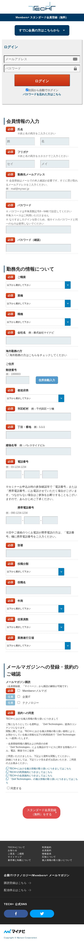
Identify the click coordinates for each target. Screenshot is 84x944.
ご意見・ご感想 (16, 854)
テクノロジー (30, 702)
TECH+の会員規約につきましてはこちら (30, 775)
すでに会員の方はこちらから (39, 30)
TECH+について (16, 847)
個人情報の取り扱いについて (57, 860)
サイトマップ (15, 857)
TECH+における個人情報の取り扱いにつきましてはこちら (40, 768)
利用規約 (46, 847)
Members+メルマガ (34, 690)
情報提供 (46, 854)
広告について (49, 857)
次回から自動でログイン (43, 90)
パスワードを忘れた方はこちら (42, 94)
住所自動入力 (47, 380)
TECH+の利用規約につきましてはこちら (30, 772)
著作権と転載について (19, 860)
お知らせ (12, 850)
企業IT (26, 696)
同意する (16, 788)
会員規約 (46, 850)
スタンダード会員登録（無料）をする (41, 812)
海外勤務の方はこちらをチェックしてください (38, 355)
